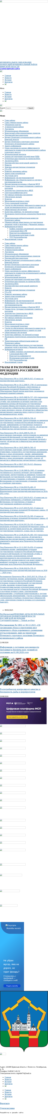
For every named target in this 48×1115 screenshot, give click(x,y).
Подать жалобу (12, 986)
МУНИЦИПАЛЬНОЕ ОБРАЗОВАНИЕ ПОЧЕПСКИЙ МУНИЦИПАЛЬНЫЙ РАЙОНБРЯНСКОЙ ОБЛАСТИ (18, 64)
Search (2, 108)
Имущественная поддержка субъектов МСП (22, 184)
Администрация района (14, 127)
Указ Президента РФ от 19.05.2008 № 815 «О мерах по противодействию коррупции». (21, 380)
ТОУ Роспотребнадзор (18, 237)
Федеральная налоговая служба (21, 235)
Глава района (10, 120)
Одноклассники (7, 1108)
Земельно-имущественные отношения (20, 167)
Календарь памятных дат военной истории (22, 212)
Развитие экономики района (16, 171)
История (8, 80)
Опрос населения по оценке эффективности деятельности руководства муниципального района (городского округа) (25, 150)
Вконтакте (5, 1103)
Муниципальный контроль (15, 154)
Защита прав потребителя (15, 173)
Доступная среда (11, 176)
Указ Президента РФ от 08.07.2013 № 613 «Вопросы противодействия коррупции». (21, 465)
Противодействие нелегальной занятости (21, 163)
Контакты (8, 82)
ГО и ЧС (8, 169)
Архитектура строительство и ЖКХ (19, 190)
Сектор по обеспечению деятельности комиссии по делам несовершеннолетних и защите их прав (25, 206)
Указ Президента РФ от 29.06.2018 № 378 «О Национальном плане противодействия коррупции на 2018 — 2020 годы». (23, 570)
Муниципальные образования (17, 131)
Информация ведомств (14, 227)
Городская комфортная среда (16, 193)
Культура (8, 199)
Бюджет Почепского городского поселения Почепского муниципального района (22, 143)
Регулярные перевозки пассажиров (19, 195)
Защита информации (13, 146)
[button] (24, 88)
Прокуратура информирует (20, 233)
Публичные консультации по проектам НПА (22, 159)
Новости (8, 78)
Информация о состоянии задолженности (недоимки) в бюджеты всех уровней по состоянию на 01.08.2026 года (19, 650)
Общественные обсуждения (16, 210)
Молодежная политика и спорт (17, 201)
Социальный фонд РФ (18, 231)
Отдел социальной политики (16, 203)
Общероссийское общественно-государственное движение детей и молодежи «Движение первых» (25, 223)
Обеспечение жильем (13, 197)
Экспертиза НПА (12, 161)
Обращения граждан (13, 125)
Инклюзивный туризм (13, 239)
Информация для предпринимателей (19, 178)
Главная (8, 76)
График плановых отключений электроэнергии (28, 229)
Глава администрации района (16, 123)
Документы (9, 129)
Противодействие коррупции (16, 135)
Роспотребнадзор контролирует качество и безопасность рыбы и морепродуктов (20, 690)
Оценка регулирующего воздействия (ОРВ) (22, 156)
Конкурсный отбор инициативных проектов (22, 133)
